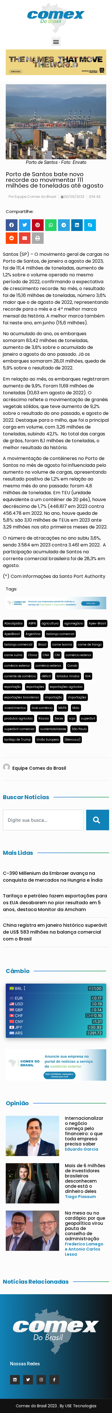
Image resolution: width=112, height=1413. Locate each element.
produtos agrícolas (18, 718)
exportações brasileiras (21, 697)
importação (53, 697)
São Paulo (79, 729)
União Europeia (47, 739)
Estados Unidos (68, 676)
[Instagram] (41, 1380)
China (32, 655)
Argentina (33, 634)
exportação (12, 687)
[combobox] (43, 820)
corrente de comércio (20, 676)
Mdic (76, 708)
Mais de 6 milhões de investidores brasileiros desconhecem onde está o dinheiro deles (85, 1178)
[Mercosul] (72, 739)
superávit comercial (19, 729)
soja (72, 718)
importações (77, 697)
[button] (56, 41)
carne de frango (90, 644)
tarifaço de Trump (17, 739)
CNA (46, 655)
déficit (46, 676)
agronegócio (73, 623)
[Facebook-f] (54, 1380)
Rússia (43, 718)
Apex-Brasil (97, 623)
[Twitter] (28, 1380)
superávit (88, 718)
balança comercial (60, 634)
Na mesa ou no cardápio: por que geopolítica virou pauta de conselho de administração (85, 1226)
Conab (72, 666)
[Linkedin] (15, 1380)
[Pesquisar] (97, 820)
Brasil (42, 644)
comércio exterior (78, 655)
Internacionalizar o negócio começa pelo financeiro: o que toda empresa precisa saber (84, 1131)
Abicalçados (13, 623)
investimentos (15, 708)
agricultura (50, 623)
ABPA (32, 623)
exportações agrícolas (66, 687)
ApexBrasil (12, 634)
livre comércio (42, 708)
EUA (88, 676)
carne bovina (62, 644)
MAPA (62, 708)
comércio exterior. (49, 666)
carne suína (13, 655)
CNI (57, 655)
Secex (59, 718)
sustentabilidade (53, 729)
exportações (35, 687)
